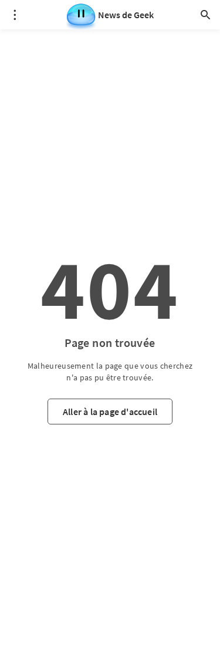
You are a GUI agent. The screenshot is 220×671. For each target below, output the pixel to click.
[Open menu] (14, 14)
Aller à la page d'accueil (110, 411)
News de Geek (126, 15)
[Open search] (205, 14)
